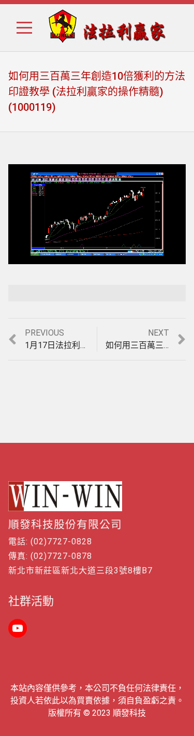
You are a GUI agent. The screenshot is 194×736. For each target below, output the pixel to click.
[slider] (74, 256)
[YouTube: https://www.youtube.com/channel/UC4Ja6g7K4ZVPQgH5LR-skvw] (17, 628)
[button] (20, 27)
